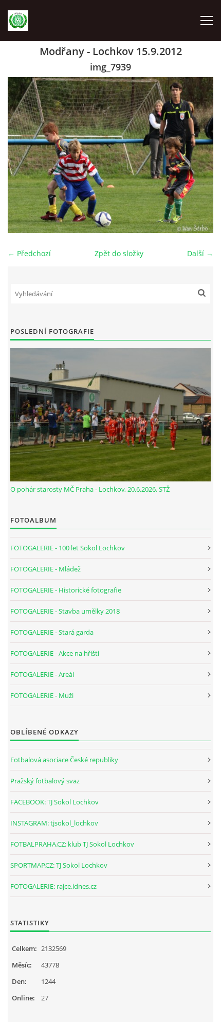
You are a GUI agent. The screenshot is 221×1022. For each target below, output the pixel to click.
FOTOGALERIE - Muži (41, 695)
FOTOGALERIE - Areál (42, 674)
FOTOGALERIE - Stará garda (52, 632)
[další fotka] (196, 155)
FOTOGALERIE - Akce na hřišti (54, 653)
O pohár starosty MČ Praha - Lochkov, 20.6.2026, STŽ (90, 489)
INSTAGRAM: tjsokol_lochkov (54, 823)
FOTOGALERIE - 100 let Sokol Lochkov (67, 547)
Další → (200, 253)
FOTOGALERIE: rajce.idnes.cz (53, 886)
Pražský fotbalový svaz (45, 780)
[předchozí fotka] (24, 155)
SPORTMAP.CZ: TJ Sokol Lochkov (58, 865)
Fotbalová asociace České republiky (64, 759)
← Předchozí (29, 253)
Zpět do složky (119, 253)
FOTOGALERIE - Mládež (45, 568)
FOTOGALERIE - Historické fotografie (65, 590)
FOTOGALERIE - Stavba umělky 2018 (65, 611)
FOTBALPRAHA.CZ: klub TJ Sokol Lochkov (72, 844)
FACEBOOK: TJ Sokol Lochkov (54, 801)
